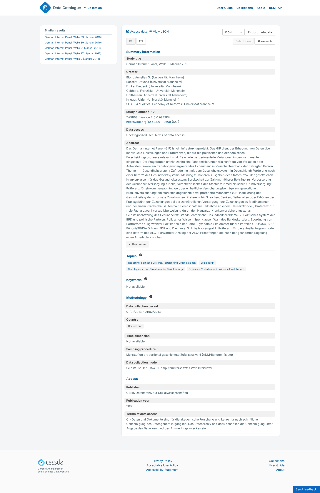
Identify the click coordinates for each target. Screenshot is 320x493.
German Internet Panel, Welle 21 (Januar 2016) (73, 47)
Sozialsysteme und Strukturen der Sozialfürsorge (156, 269)
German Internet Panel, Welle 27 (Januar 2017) (73, 53)
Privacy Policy (162, 461)
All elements (264, 41)
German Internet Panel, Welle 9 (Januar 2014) (72, 58)
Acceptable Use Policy (162, 465)
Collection (94, 8)
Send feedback (306, 489)
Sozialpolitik (207, 262)
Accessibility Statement (162, 470)
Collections (244, 8)
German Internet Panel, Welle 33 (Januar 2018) (73, 37)
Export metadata (260, 32)
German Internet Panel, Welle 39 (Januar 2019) (73, 42)
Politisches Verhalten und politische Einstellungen (216, 269)
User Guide (224, 8)
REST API (276, 8)
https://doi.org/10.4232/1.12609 (148, 122)
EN (141, 41)
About (260, 8)
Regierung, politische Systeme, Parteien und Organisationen (162, 262)
